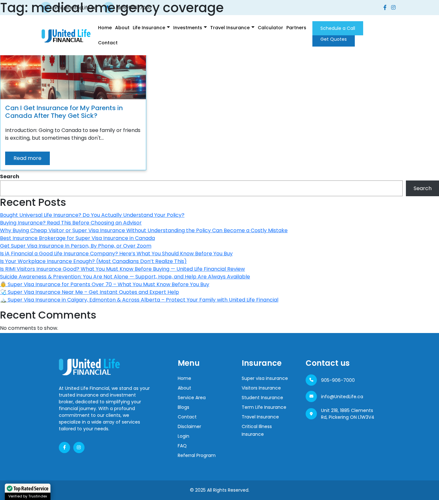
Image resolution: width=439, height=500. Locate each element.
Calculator (270, 27)
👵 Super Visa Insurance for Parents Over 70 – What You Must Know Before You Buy (104, 284)
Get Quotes (333, 39)
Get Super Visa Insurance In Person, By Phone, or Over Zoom (75, 246)
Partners (296, 27)
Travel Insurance (260, 417)
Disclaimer (189, 426)
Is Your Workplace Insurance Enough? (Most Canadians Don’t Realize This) (93, 261)
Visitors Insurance (261, 388)
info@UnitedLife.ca (342, 396)
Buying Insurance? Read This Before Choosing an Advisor (71, 222)
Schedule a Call (337, 28)
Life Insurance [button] (149, 27)
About (122, 27)
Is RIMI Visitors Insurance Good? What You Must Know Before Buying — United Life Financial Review (122, 269)
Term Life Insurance (264, 407)
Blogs (183, 407)
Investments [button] (187, 27)
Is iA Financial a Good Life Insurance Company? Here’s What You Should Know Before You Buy (116, 253)
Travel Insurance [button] (230, 27)
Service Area (192, 397)
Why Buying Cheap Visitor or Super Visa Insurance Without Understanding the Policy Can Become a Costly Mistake (144, 230)
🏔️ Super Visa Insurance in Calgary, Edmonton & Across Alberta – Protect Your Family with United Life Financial (139, 299)
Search (9, 176)
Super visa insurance (265, 378)
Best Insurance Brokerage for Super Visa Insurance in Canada (77, 238)
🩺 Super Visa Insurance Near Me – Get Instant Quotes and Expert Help (89, 292)
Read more (27, 158)
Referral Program (197, 455)
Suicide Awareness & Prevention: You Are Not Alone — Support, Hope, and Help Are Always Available (125, 276)
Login (183, 436)
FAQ (182, 446)
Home (105, 27)
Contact (108, 42)
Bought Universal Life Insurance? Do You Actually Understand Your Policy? (92, 215)
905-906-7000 (338, 380)
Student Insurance (262, 397)
